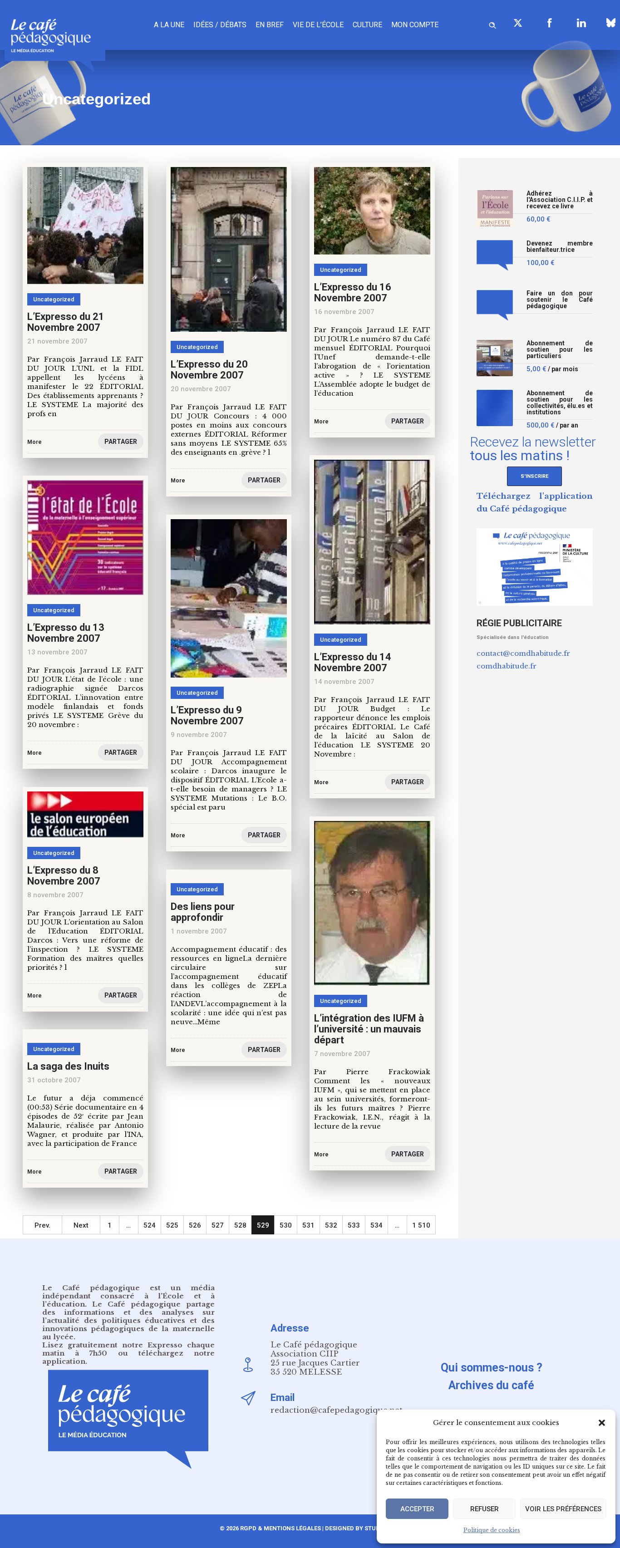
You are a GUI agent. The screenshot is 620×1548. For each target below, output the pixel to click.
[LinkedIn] (581, 22)
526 (195, 1225)
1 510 (421, 1225)
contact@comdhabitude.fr (523, 653)
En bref (270, 24)
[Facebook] (549, 22)
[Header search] (492, 24)
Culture (367, 24)
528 (240, 1225)
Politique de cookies (491, 1530)
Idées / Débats (219, 24)
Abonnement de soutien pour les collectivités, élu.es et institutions (560, 403)
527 (218, 1225)
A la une (169, 24)
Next (81, 1225)
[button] (601, 1422)
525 (172, 1225)
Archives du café (491, 1385)
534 (376, 1225)
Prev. (42, 1225)
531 (308, 1225)
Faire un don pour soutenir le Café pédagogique (560, 300)
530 (286, 1225)
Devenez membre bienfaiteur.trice (560, 246)
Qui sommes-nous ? (491, 1367)
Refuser (484, 1509)
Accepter (417, 1509)
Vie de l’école (318, 24)
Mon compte (414, 24)
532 (331, 1225)
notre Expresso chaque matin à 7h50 (128, 1349)
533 (354, 1225)
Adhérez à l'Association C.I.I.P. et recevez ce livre (560, 200)
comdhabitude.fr (506, 666)
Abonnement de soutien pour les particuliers (560, 349)
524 (149, 1225)
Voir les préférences (563, 1509)
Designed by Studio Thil (362, 1528)
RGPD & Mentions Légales (280, 1528)
